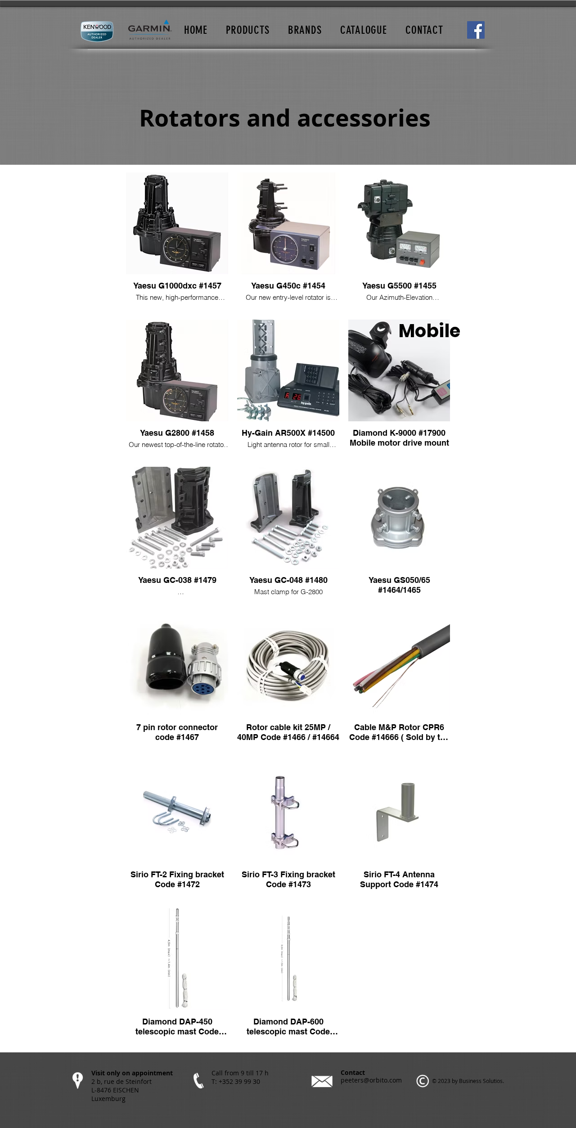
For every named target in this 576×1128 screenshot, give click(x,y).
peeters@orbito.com (371, 1080)
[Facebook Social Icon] (476, 30)
